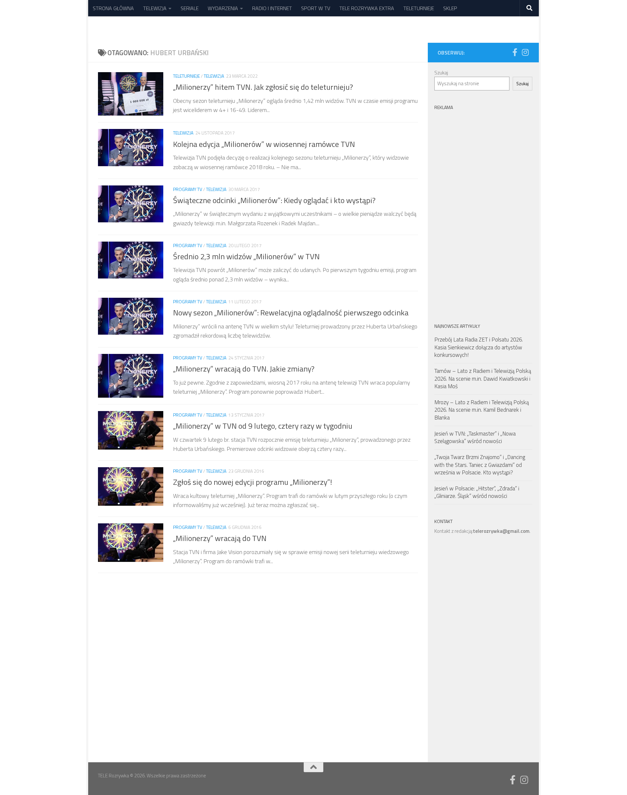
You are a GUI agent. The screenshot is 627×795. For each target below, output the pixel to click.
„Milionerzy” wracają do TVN (219, 538)
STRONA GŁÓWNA (113, 8)
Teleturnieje (186, 75)
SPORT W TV (315, 8)
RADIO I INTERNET (272, 8)
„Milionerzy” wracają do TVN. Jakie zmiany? (243, 368)
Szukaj (441, 72)
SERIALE (190, 8)
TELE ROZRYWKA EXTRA (366, 8)
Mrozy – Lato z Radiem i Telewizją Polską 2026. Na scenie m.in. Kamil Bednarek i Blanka (481, 410)
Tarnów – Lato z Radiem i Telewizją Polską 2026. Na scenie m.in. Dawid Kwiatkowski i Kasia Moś (482, 378)
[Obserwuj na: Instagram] (525, 52)
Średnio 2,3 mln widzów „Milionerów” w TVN (246, 256)
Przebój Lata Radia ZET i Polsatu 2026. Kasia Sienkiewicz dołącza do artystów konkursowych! (478, 347)
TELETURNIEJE (418, 8)
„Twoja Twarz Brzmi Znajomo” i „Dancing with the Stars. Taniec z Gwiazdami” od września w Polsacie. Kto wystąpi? (479, 465)
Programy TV (187, 189)
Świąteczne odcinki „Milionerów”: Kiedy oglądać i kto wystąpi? (274, 200)
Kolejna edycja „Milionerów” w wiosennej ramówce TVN (264, 144)
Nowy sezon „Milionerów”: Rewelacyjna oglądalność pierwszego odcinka (291, 312)
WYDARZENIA (223, 8)
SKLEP (450, 8)
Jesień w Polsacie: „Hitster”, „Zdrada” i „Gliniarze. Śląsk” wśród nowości (476, 492)
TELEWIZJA (155, 8)
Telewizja (214, 75)
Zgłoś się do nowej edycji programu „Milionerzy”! (252, 482)
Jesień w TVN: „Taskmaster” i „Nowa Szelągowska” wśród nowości (475, 437)
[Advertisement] (483, 211)
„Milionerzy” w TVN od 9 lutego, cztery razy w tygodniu (262, 426)
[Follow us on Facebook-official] (515, 52)
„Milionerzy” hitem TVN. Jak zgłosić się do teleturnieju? (263, 87)
